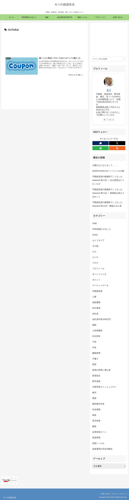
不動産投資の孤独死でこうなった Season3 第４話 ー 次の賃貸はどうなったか (108, 180)
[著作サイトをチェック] (104, 119)
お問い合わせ (105, 494)
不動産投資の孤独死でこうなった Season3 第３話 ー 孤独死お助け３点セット (108, 193)
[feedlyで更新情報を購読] (110, 119)
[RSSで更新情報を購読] (113, 119)
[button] (123, 59)
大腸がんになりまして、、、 (105, 165)
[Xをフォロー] (107, 119)
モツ (109, 90)
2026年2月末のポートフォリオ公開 (108, 171)
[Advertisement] (44, 42)
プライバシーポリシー (119, 494)
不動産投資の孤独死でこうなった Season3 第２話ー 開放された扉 (107, 204)
